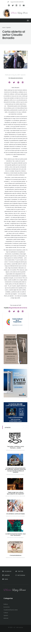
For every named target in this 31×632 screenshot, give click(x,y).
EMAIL (6, 579)
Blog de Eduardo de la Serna (18, 308)
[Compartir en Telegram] (18, 82)
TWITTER (20, 571)
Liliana (19, 13)
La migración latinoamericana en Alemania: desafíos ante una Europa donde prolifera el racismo (15, 470)
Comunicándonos (15, 555)
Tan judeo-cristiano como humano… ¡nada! (15, 447)
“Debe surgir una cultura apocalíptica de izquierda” (15, 493)
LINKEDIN (7, 575)
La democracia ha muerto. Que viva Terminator (15, 534)
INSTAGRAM (21, 575)
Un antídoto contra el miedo (15, 514)
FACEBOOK (7, 571)
